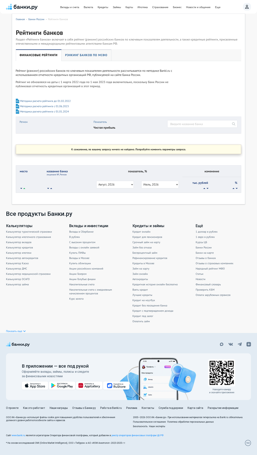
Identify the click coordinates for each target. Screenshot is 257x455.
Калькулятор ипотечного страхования (28, 237)
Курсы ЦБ (201, 242)
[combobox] (202, 124)
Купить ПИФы (77, 252)
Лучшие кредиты (142, 295)
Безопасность (140, 426)
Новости (200, 279)
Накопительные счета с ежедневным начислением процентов (90, 291)
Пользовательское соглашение (149, 422)
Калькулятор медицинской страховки (28, 274)
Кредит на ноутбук (143, 300)
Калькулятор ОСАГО (18, 279)
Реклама (131, 407)
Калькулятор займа (17, 284)
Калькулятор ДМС (16, 268)
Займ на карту (140, 268)
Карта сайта (195, 407)
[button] (16, 331)
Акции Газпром (78, 274)
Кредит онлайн (141, 231)
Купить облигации (80, 263)
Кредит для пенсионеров (147, 237)
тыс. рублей (200, 183)
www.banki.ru (18, 435)
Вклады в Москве (79, 258)
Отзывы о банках (206, 258)
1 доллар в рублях (206, 231)
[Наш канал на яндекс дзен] (248, 344)
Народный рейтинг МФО (210, 268)
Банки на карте (205, 252)
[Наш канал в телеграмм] (239, 344)
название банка (57, 172)
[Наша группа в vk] (230, 344)
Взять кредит (140, 289)
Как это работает (34, 407)
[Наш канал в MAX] (221, 344)
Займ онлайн (140, 274)
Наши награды (59, 407)
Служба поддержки (171, 407)
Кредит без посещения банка (149, 305)
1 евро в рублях (205, 237)
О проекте (12, 407)
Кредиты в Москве (143, 263)
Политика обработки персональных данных (190, 422)
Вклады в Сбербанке (81, 231)
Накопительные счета (81, 284)
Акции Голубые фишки (82, 279)
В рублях (74, 237)
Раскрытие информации (223, 407)
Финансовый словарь (208, 284)
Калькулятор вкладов (18, 242)
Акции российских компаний (86, 268)
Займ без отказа (142, 247)
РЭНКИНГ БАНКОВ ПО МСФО (86, 55)
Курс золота (76, 298)
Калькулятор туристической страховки (29, 231)
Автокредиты (140, 279)
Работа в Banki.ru (111, 407)
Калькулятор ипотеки (18, 252)
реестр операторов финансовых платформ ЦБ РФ (137, 435)
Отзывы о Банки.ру (84, 407)
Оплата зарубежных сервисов (213, 295)
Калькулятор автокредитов (22, 258)
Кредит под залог (142, 316)
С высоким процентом (82, 242)
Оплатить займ (141, 321)
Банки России (204, 247)
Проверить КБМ (205, 289)
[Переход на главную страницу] (22, 7)
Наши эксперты (157, 426)
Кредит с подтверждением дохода (152, 310)
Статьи (199, 274)
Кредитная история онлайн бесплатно (155, 284)
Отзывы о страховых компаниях (214, 263)
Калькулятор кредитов (19, 247)
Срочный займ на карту (146, 242)
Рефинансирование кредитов (149, 258)
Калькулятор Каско (17, 263)
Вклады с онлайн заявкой (84, 247)
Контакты (148, 407)
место (24, 171)
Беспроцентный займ (144, 252)
